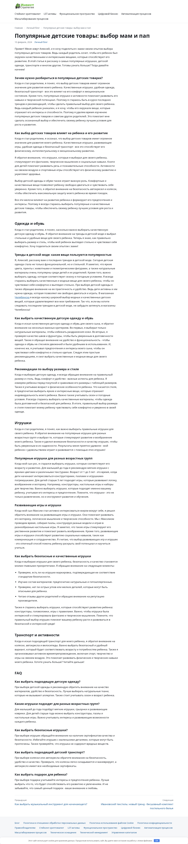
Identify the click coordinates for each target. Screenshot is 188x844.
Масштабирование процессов (31, 18)
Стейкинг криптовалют (28, 13)
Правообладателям (25, 827)
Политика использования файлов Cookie (111, 822)
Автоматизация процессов (136, 13)
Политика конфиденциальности (154, 822)
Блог (17, 822)
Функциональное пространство (77, 13)
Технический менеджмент (94, 832)
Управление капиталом (124, 832)
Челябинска (22, 297)
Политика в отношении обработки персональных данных (54, 822)
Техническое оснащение (63, 832)
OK (156, 841)
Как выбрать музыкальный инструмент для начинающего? (51, 802)
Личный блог (33, 27)
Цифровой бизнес (108, 13)
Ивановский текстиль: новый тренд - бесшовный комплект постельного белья (137, 804)
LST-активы (50, 13)
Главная (19, 27)
